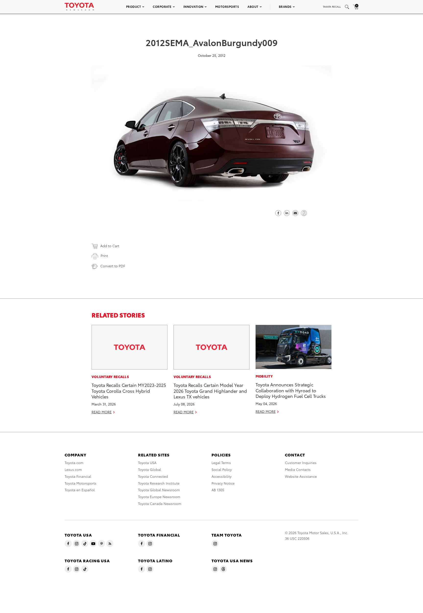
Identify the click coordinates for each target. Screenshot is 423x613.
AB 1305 (218, 489)
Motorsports (227, 6)
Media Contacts (298, 469)
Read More (102, 411)
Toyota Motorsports (80, 483)
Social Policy (222, 469)
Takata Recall (332, 6)
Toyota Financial (78, 476)
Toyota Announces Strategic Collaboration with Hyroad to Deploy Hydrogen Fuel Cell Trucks (291, 390)
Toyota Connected (153, 476)
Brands (285, 6)
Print (104, 255)
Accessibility (222, 476)
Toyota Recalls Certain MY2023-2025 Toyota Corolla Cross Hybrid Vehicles (129, 390)
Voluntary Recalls (110, 376)
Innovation (193, 6)
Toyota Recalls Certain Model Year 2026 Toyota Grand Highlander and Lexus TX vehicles (210, 390)
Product (133, 6)
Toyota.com (74, 462)
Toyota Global (149, 469)
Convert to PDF (112, 265)
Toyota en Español (80, 489)
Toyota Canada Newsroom (159, 503)
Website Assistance (301, 476)
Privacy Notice (223, 483)
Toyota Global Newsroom (159, 489)
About (252, 6)
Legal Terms (221, 462)
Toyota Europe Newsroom (159, 496)
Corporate (162, 6)
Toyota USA (147, 462)
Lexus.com (73, 469)
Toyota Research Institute (158, 483)
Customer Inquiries (301, 462)
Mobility (264, 376)
